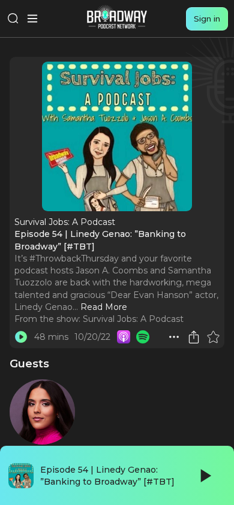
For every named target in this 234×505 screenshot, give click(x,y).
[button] (174, 336)
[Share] (193, 336)
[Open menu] (32, 18)
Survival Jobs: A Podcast (133, 319)
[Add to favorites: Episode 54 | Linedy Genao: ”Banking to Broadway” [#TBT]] (213, 336)
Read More (103, 307)
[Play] (204, 475)
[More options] (174, 336)
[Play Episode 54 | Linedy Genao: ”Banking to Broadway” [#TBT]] (21, 336)
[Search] (13, 18)
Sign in (207, 18)
